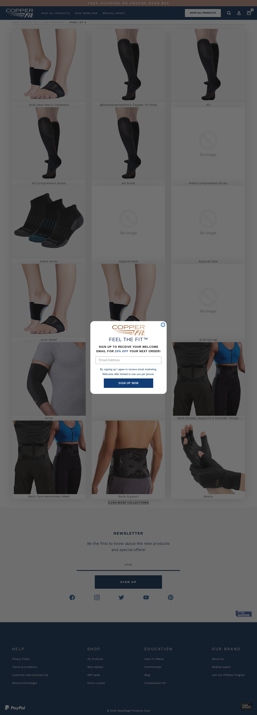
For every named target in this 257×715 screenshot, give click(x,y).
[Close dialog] (163, 325)
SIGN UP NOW (128, 383)
